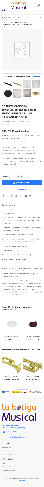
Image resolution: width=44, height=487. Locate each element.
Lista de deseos (7, 454)
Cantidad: (5, 176)
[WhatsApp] (16, 196)
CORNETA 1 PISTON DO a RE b (11, 378)
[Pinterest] (12, 196)
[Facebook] (3, 196)
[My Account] (38, 5)
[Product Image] (8, 84)
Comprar (22, 189)
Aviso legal (5, 463)
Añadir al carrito (23, 183)
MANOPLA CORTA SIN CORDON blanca (11, 338)
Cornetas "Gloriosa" (9, 20)
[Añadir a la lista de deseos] (26, 196)
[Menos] (18, 176)
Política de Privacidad (9, 467)
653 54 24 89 (11, 432)
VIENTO (17, 17)
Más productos (8, 310)
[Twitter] (7, 196)
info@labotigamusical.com (17, 437)
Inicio (4, 17)
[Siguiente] (40, 17)
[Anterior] (37, 17)
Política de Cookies (8, 470)
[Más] (21, 176)
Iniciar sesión (6, 448)
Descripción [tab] (8, 205)
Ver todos (36, 77)
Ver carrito (5, 451)
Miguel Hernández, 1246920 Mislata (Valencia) (15, 426)
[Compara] (30, 196)
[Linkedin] (20, 196)
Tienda (10, 17)
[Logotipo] (18, 5)
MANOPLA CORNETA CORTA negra (33, 338)
